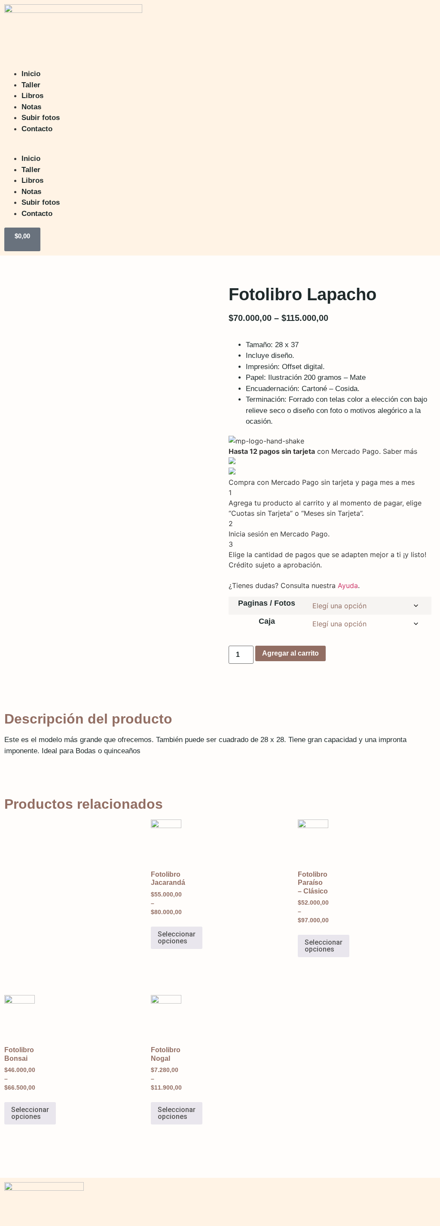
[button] (210, 139)
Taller (30, 85)
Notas (31, 107)
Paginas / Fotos (266, 603)
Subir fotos (40, 118)
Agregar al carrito (290, 653)
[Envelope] (425, 1200)
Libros (32, 96)
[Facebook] (373, 1200)
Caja (267, 621)
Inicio (30, 74)
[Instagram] (399, 1200)
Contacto (36, 129)
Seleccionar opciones (177, 937)
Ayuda (348, 585)
